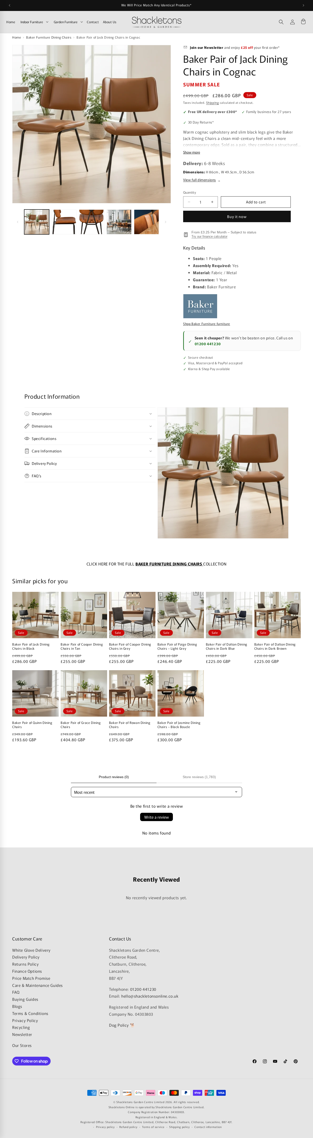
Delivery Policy (26, 957)
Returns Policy (25, 964)
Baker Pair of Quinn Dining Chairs (32, 725)
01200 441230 (208, 343)
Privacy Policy (25, 1020)
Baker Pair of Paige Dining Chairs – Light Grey (177, 646)
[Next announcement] (303, 5)
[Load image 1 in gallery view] (36, 221)
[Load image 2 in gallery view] (64, 221)
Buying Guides (25, 999)
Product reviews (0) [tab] (114, 777)
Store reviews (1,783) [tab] (199, 777)
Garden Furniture (66, 22)
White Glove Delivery (31, 950)
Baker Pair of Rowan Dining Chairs (129, 725)
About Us (110, 22)
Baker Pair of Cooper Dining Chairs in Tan (82, 646)
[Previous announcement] (9, 5)
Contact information (208, 1126)
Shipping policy (179, 1126)
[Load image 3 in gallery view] (91, 221)
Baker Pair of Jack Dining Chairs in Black (31, 646)
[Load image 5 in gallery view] (146, 221)
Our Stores (22, 1045)
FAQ (16, 992)
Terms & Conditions (30, 1013)
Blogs (17, 1006)
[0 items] (303, 22)
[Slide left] (17, 222)
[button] (281, 22)
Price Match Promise (31, 978)
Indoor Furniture (32, 22)
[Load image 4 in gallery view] (119, 221)
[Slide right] (165, 222)
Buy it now (237, 216)
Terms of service (153, 1126)
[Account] (292, 22)
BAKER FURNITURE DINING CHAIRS (169, 564)
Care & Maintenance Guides (37, 985)
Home (10, 22)
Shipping (212, 102)
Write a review (156, 817)
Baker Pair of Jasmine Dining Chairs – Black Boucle (179, 725)
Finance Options (27, 971)
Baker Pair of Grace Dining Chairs (81, 725)
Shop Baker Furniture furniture (206, 324)
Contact (93, 22)
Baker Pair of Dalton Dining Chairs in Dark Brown (275, 646)
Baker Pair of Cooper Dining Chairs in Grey (130, 646)
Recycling (21, 1027)
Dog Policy (119, 1025)
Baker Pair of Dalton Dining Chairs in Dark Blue (226, 646)
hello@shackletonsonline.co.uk (149, 996)
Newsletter (22, 1034)
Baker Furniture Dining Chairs (48, 37)
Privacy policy (105, 1126)
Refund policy (128, 1126)
